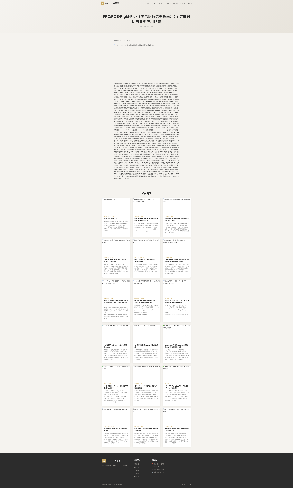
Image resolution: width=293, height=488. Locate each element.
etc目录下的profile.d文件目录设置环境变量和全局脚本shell (116, 387)
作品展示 (175, 3)
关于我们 (153, 3)
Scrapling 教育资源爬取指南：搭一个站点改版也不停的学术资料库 (146, 301)
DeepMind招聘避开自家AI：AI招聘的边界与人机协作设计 (115, 260)
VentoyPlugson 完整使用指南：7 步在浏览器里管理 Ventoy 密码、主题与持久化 (116, 302)
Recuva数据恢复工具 (110, 218)
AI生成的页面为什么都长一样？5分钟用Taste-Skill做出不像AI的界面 (177, 301)
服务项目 (161, 3)
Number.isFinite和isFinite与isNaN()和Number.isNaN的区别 (146, 219)
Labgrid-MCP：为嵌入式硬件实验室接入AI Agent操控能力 (176, 387)
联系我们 (190, 3)
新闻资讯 (182, 3)
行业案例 (168, 3)
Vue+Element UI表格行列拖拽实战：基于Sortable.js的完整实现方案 (177, 260)
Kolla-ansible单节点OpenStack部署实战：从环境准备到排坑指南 (177, 346)
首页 (147, 3)
